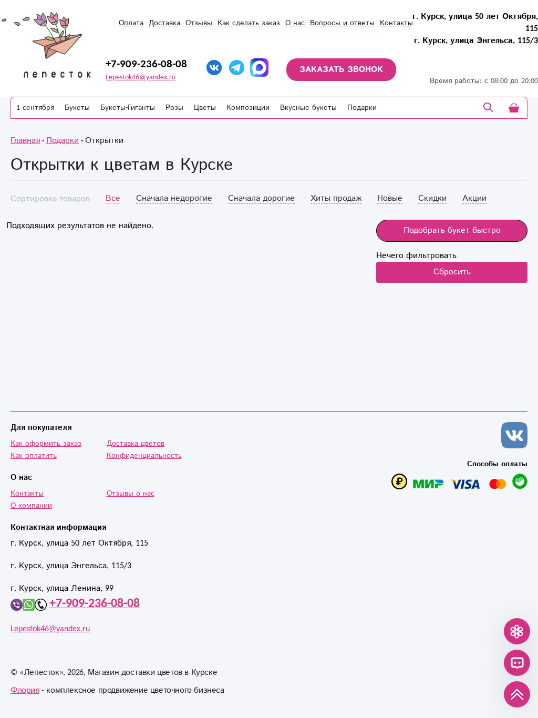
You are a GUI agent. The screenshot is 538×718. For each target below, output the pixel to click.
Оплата (131, 23)
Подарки (362, 107)
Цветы (205, 107)
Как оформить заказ (46, 443)
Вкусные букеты (308, 107)
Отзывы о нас (130, 493)
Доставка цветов (135, 443)
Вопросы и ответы (342, 23)
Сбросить (452, 272)
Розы (174, 107)
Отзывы (198, 23)
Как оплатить (34, 455)
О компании (31, 505)
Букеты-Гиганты (127, 107)
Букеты (77, 107)
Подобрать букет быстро (452, 230)
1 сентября (35, 107)
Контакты (396, 23)
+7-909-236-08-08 (146, 64)
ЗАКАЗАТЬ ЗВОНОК (341, 70)
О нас (295, 23)
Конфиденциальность (144, 455)
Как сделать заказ (249, 23)
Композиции (248, 107)
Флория (25, 690)
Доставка (164, 23)
